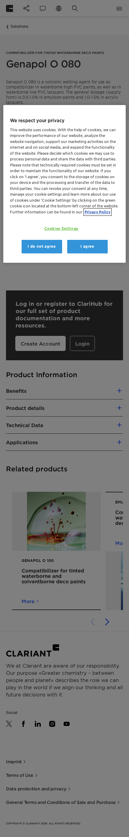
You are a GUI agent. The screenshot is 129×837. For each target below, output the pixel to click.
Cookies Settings (61, 228)
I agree (87, 246)
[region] (64, 184)
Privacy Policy (97, 212)
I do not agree (42, 246)
